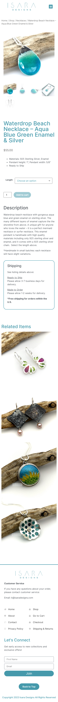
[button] (51, 6)
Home (4, 20)
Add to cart (22, 194)
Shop (11, 20)
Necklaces (21, 20)
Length (9, 180)
